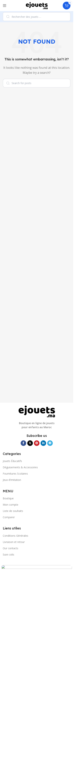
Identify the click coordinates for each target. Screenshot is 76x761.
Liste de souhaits (13, 511)
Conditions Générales (15, 535)
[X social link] (30, 443)
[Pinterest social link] (36, 443)
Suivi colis (8, 554)
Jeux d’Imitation (12, 480)
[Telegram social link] (50, 443)
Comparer (9, 517)
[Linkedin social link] (43, 443)
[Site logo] (37, 5)
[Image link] (36, 411)
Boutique (8, 498)
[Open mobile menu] (4, 5)
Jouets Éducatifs (12, 461)
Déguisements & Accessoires (20, 467)
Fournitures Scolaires (15, 473)
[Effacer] (65, 17)
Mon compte (10, 504)
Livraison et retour (14, 542)
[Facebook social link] (23, 443)
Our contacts (10, 548)
